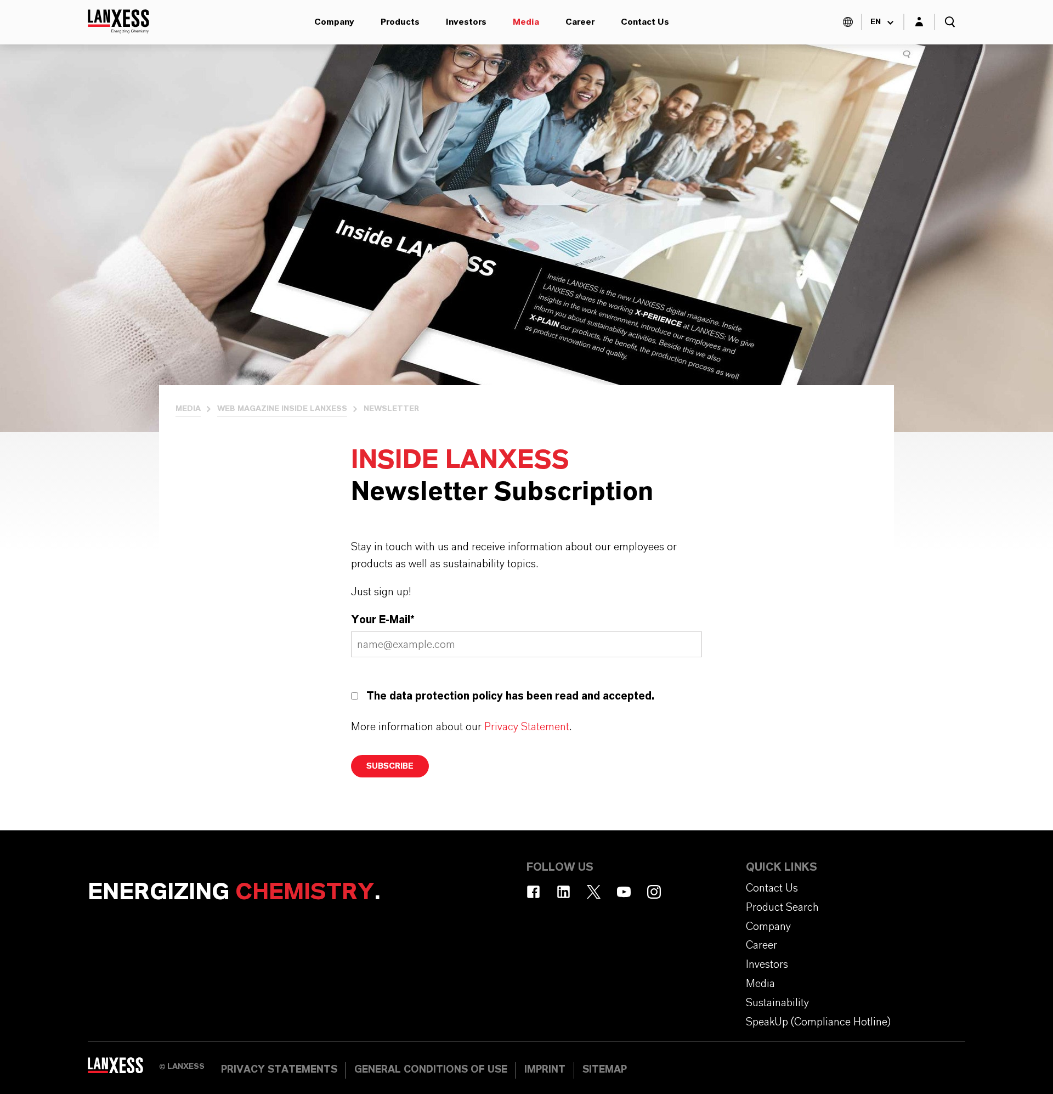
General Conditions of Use (430, 1070)
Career (580, 22)
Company (334, 22)
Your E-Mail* (383, 619)
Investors (466, 22)
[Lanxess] (123, 1069)
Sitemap (604, 1070)
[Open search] (950, 22)
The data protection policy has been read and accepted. (510, 696)
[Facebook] (533, 892)
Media (526, 22)
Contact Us (645, 22)
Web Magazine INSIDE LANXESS (282, 409)
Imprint (544, 1070)
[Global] (848, 22)
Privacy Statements (279, 1070)
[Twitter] (594, 892)
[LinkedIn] (563, 892)
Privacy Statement (526, 726)
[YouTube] (624, 892)
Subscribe (390, 766)
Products (400, 22)
